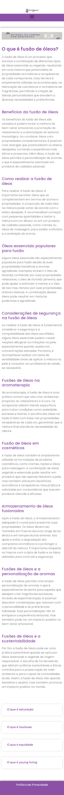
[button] (32, 17)
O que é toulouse (19, 727)
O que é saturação (20, 709)
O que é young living (22, 762)
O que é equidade (20, 744)
